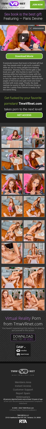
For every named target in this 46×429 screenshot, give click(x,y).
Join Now (37, 4)
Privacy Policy (15, 410)
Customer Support (23, 389)
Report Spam (23, 393)
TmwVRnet (13, 4)
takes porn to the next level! (23, 106)
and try (23, 337)
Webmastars (23, 396)
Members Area (23, 382)
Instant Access (23, 385)
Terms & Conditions (28, 410)
